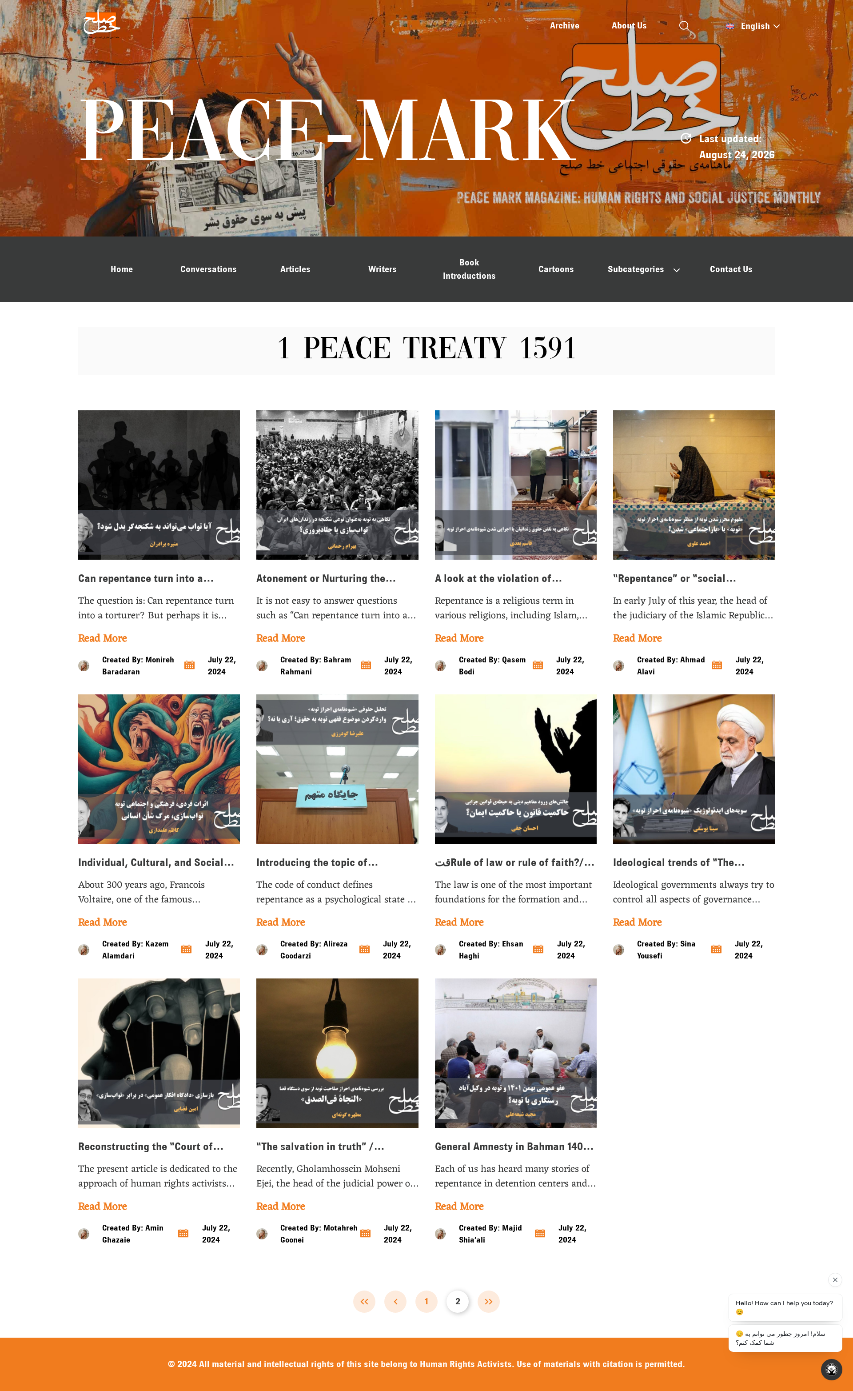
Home (122, 269)
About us (629, 25)
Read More (102, 639)
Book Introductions (469, 269)
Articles (295, 269)
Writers (382, 269)
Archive (564, 25)
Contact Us (731, 269)
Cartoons (556, 269)
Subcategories (636, 269)
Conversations (208, 269)
